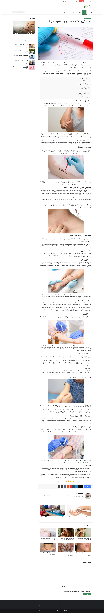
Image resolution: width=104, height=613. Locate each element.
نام (90, 581)
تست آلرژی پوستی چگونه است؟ (85, 88)
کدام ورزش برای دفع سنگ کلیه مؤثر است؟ (49, 552)
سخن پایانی (87, 97)
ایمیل (90, 586)
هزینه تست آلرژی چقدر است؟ (84, 96)
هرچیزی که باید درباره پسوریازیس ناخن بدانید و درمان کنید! (66, 553)
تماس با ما (69, 12)
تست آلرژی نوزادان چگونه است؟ (83, 94)
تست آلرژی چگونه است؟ (85, 80)
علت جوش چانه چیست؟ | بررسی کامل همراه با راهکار (83, 553)
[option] (22, 27)
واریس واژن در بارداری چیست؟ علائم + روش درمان (48, 539)
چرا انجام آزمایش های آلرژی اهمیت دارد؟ (82, 83)
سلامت (84, 12)
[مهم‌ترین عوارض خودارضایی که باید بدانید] (32, 57)
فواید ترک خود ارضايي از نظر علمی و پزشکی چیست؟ (20, 50)
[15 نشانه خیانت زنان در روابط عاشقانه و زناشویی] (32, 62)
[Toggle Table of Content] (88, 79)
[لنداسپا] (88, 6)
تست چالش (87, 92)
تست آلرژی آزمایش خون (85, 90)
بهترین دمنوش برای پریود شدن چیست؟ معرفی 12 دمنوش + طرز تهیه (67, 539)
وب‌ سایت (63, 586)
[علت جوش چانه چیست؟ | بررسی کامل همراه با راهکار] (83, 547)
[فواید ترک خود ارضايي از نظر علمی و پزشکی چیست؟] (32, 51)
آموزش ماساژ (90, 12)
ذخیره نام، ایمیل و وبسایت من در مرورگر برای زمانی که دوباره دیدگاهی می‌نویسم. (77, 591)
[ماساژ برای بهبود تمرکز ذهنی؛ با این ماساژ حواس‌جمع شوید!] (83, 532)
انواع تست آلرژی (86, 86)
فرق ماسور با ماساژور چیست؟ (73, 1)
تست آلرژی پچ (87, 89)
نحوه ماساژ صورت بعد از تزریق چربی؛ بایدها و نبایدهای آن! (23, 32)
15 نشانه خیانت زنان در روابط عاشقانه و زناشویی (21, 61)
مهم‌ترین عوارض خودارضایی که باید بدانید (20, 55)
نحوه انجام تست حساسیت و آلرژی (83, 84)
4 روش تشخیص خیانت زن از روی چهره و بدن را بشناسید (20, 45)
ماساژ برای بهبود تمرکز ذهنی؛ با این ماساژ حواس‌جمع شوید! (84, 539)
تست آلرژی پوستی (86, 87)
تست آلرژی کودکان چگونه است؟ (83, 93)
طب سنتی (74, 12)
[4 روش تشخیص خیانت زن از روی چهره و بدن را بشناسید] (32, 46)
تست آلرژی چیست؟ (85, 82)
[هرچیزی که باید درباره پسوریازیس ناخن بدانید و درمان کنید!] (66, 547)
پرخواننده (24, 40)
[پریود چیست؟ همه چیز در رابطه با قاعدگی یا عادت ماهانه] (32, 67)
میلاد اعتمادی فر (88, 25)
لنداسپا (51, 610)
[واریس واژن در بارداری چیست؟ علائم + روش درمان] (48, 532)
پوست (90, 18)
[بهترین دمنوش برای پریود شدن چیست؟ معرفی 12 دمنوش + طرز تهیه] (66, 532)
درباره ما (64, 12)
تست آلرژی (46, 64)
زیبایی (80, 12)
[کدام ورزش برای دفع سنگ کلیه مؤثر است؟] (48, 547)
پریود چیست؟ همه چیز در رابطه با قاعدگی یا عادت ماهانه (20, 66)
